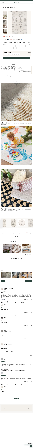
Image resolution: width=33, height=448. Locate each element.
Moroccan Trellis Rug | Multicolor (8, 373)
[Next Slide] (31, 275)
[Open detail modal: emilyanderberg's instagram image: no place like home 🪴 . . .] (7, 248)
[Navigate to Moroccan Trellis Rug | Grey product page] (5, 223)
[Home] (16, 2)
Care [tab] (20, 63)
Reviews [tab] (3, 278)
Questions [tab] (8, 278)
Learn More (29, 52)
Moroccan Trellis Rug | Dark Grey (8, 331)
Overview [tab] (13, 63)
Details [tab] (17, 63)
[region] (16, 275)
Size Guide (30, 44)
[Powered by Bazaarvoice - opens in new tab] (28, 254)
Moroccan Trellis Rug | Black (7, 318)
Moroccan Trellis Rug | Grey (7, 305)
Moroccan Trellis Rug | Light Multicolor (8, 289)
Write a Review (29, 281)
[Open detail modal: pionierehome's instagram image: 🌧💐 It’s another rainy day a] (26, 248)
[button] (5, 9)
